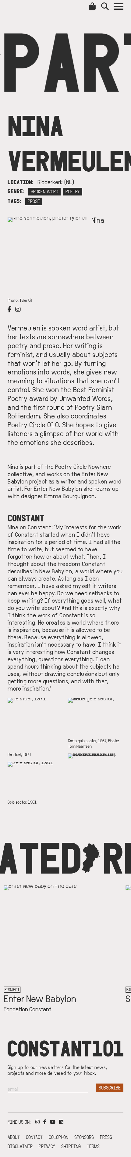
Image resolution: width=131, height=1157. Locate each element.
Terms (93, 1146)
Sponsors (84, 1137)
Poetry (73, 191)
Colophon (58, 1137)
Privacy (47, 1146)
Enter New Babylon (38, 998)
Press (106, 1137)
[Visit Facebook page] (11, 309)
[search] (107, 6)
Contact (34, 1137)
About (14, 1137)
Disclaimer (20, 1146)
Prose (34, 201)
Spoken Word (44, 191)
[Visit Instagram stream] (19, 309)
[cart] (93, 6)
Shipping (71, 1146)
